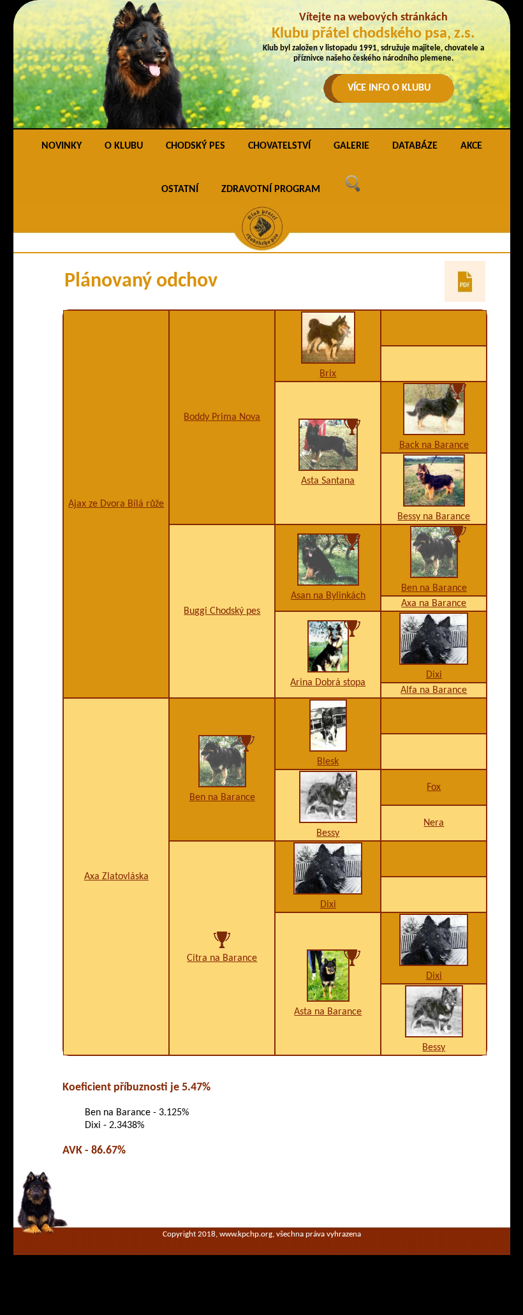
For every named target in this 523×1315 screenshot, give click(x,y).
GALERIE (351, 146)
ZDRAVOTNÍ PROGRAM (270, 189)
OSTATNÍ (179, 189)
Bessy (327, 833)
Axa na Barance (433, 603)
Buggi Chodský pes (222, 611)
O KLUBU (124, 146)
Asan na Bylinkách (328, 596)
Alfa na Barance (434, 690)
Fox (434, 787)
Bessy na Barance (433, 517)
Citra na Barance (222, 958)
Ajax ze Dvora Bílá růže (116, 504)
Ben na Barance (434, 588)
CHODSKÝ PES (195, 146)
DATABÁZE (415, 146)
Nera (434, 823)
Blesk (328, 762)
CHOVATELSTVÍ (279, 146)
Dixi (434, 675)
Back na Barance (434, 445)
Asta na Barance (328, 1012)
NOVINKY (61, 146)
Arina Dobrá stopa (327, 683)
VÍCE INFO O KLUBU (389, 88)
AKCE (471, 146)
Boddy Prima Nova (222, 417)
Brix (328, 374)
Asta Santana (328, 481)
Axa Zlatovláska (116, 877)
